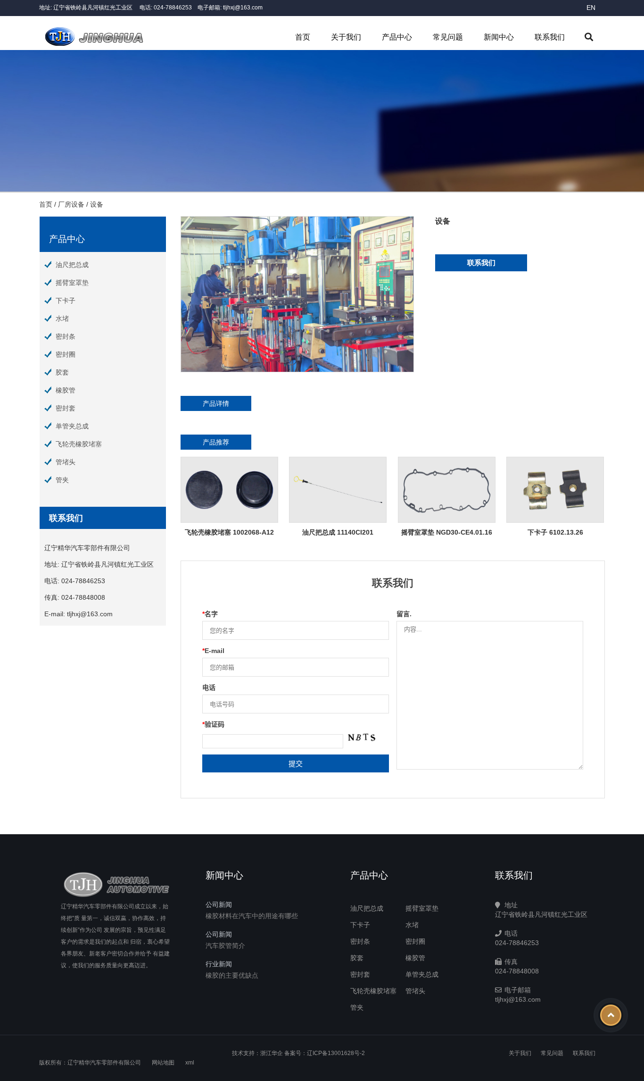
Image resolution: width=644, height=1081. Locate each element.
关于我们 (346, 37)
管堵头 (65, 462)
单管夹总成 (72, 426)
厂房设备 (71, 204)
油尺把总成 (72, 264)
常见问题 (448, 37)
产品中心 (397, 37)
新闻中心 (499, 37)
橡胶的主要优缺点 (232, 975)
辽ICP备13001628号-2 (336, 1053)
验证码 (213, 724)
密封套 (65, 408)
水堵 (62, 318)
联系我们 (550, 37)
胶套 (62, 372)
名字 (210, 614)
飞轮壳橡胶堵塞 (79, 444)
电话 (208, 687)
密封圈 (65, 354)
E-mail (213, 650)
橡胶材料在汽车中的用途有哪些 (252, 916)
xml (189, 1062)
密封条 (65, 336)
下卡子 (65, 300)
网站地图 (163, 1062)
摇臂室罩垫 (72, 282)
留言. (404, 614)
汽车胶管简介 (225, 945)
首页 (302, 37)
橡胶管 (65, 390)
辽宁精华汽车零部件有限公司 (104, 1062)
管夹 (62, 480)
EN (590, 7)
